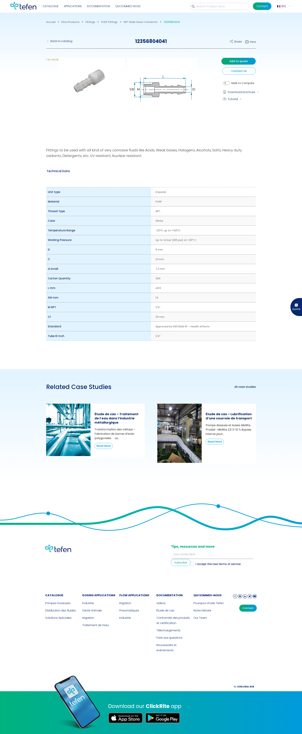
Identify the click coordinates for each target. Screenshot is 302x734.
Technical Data (58, 171)
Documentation (98, 6)
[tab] (58, 171)
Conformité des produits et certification (173, 620)
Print (253, 42)
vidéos (161, 603)
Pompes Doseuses (57, 603)
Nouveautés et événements (166, 647)
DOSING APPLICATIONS (98, 595)
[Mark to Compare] (226, 83)
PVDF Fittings (109, 22)
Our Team (200, 618)
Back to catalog (61, 41)
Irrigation (88, 618)
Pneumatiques (129, 610)
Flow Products (71, 22)
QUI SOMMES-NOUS (128, 6)
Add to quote (238, 61)
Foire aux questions (169, 638)
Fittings (90, 22)
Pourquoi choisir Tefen (208, 603)
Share (238, 42)
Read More (103, 446)
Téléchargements (168, 630)
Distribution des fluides (60, 610)
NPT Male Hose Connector (141, 22)
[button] (283, 6)
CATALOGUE (51, 6)
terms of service (230, 564)
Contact (262, 6)
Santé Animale (92, 610)
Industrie (88, 603)
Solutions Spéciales (58, 618)
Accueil (50, 22)
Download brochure (241, 92)
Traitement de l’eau (95, 625)
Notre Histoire (202, 610)
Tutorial (233, 99)
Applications (73, 6)
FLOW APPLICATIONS (134, 595)
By (244, 686)
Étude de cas (165, 610)
